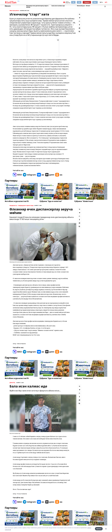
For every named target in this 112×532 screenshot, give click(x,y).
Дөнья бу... (13, 382)
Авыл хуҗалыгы (14, 10)
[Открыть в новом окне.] (17, 175)
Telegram (87, 2)
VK (73, 2)
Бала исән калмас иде (58, 5)
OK (79, 2)
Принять (98, 528)
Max (95, 2)
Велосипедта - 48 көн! (83, 5)
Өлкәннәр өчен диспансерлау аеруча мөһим (37, 6)
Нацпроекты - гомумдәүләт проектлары (22, 205)
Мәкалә (7, 6)
